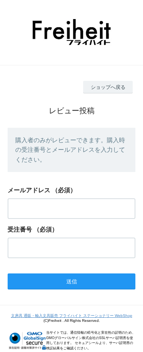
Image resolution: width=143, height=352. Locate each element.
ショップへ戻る (108, 87)
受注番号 (20, 229)
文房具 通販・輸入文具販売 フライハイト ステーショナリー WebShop (71, 315)
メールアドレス (29, 190)
